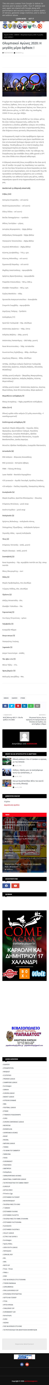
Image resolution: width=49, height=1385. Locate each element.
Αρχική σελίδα (8, 35)
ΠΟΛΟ (5, 1158)
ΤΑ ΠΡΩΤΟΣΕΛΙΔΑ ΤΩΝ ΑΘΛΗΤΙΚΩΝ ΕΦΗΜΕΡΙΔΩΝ (20, 1330)
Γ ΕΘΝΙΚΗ (6, 1208)
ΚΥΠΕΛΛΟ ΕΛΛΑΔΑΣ (9, 1100)
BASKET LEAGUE (8, 1097)
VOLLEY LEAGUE (8, 1233)
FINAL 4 (5, 1272)
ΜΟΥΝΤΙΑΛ (6, 1125)
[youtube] (15, 885)
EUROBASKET (7, 1161)
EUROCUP (6, 1186)
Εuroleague (7, 1240)
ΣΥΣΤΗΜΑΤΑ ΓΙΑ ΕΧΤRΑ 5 (11, 1229)
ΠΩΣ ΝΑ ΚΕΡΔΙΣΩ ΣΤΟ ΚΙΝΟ (12, 1326)
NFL (4, 1258)
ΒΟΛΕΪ (5, 1136)
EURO (5, 1118)
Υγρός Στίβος (7, 1244)
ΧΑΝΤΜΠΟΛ (7, 1168)
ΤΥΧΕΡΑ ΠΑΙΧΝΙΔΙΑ (9, 1283)
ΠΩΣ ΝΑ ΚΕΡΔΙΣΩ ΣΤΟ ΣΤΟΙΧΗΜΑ (14, 1280)
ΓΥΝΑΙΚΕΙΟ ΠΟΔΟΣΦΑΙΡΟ (12, 1115)
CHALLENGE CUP (8, 1308)
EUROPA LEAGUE (9, 1093)
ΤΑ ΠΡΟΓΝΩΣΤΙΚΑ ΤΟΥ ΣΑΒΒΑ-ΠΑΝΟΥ (16, 1183)
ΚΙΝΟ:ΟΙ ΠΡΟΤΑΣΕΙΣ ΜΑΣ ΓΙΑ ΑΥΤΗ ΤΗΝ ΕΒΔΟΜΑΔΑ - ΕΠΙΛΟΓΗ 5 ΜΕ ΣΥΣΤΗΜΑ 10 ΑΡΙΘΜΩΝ (21, 851)
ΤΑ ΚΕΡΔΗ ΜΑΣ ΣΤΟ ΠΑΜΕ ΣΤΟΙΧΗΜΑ (15, 1219)
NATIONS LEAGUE (9, 1143)
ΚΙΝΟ (5, 1276)
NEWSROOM (8, 53)
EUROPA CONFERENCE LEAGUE (13, 1122)
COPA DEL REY (8, 1254)
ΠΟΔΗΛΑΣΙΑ (7, 1165)
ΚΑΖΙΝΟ (6, 1323)
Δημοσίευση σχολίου (12, 805)
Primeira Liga (8, 1193)
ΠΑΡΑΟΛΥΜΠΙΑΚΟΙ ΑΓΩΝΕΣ (12, 1176)
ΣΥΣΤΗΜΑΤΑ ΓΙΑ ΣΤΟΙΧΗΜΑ (12, 1222)
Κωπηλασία (7, 1226)
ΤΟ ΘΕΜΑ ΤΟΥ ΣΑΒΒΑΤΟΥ (11, 1150)
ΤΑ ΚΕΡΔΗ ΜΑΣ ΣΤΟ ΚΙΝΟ (11, 1204)
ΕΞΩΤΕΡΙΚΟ (7, 1075)
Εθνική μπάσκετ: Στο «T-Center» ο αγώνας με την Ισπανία (30, 760)
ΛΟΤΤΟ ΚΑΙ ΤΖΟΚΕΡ (9, 1297)
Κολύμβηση (7, 1172)
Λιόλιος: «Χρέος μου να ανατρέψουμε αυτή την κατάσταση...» (28, 771)
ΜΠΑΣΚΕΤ (6, 1072)
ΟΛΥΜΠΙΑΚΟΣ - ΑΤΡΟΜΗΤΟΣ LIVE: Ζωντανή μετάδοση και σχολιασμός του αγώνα (21, 823)
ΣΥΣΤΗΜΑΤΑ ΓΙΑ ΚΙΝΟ (10, 1211)
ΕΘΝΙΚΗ (16, 35)
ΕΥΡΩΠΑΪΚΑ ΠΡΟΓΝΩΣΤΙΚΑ (12, 1294)
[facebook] (6, 885)
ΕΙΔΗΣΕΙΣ (14, 698)
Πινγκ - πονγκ (8, 1269)
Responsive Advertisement (24, 1344)
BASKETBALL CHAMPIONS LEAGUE (14, 1179)
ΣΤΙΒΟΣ (23, 698)
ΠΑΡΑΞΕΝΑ (6, 1154)
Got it (31, 19)
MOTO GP (6, 1265)
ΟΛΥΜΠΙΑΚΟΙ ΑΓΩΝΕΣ (10, 1133)
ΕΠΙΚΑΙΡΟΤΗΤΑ (8, 1068)
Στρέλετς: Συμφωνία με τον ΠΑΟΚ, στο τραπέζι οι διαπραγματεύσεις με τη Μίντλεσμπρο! (24, 837)
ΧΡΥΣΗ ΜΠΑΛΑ (8, 1305)
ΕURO (5, 1319)
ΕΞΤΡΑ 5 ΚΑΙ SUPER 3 (10, 1237)
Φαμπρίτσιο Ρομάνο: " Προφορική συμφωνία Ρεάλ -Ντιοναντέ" (23, 865)
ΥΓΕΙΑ (5, 1301)
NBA (4, 1104)
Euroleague (7, 1086)
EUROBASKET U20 (9, 1312)
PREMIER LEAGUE (9, 1079)
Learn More (21, 19)
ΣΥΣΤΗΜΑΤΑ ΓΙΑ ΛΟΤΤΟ (11, 1215)
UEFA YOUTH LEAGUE (10, 1247)
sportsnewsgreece (30, 1381)
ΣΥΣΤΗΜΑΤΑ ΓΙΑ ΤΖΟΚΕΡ (11, 1197)
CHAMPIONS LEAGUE (10, 1082)
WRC (4, 1262)
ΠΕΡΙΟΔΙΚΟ (7, 1251)
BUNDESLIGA (7, 1129)
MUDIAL (6, 1140)
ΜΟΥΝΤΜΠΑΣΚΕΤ (9, 1201)
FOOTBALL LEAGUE (9, 1107)
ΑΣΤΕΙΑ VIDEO (7, 1190)
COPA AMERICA (8, 1287)
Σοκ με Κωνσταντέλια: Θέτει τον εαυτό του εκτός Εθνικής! (28, 782)
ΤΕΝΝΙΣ (5, 1147)
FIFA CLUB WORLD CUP (10, 1290)
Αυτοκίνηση (7, 1315)
